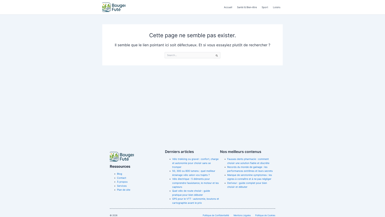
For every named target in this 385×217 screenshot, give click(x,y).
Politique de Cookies (265, 215)
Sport (265, 7)
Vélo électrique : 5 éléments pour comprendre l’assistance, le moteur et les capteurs (195, 182)
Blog (119, 173)
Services (122, 185)
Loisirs (276, 7)
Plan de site (123, 189)
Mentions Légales (242, 215)
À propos (122, 181)
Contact (121, 177)
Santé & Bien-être (247, 7)
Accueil (228, 7)
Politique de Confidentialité (216, 215)
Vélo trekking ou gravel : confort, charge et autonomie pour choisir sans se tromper (195, 162)
